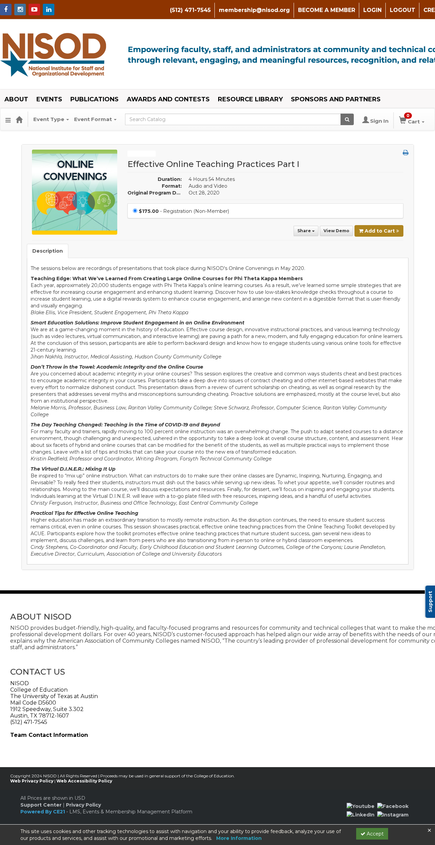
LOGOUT (402, 10)
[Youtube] (361, 806)
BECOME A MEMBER (326, 10)
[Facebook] (392, 806)
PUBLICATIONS (94, 99)
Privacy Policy (83, 805)
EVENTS (49, 99)
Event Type (49, 119)
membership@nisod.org (254, 10)
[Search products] (347, 119)
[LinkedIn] (361, 814)
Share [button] (304, 230)
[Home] (19, 119)
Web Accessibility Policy (84, 780)
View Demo (336, 230)
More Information (239, 838)
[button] (8, 119)
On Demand (141, 153)
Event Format (93, 119)
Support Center (41, 805)
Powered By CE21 (43, 812)
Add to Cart (380, 231)
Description (47, 251)
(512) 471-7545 (190, 10)
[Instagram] (392, 814)
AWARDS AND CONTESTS (168, 99)
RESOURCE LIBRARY (250, 99)
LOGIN (372, 10)
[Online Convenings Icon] (74, 192)
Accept (374, 834)
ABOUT (16, 99)
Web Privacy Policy (31, 780)
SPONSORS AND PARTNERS (336, 99)
